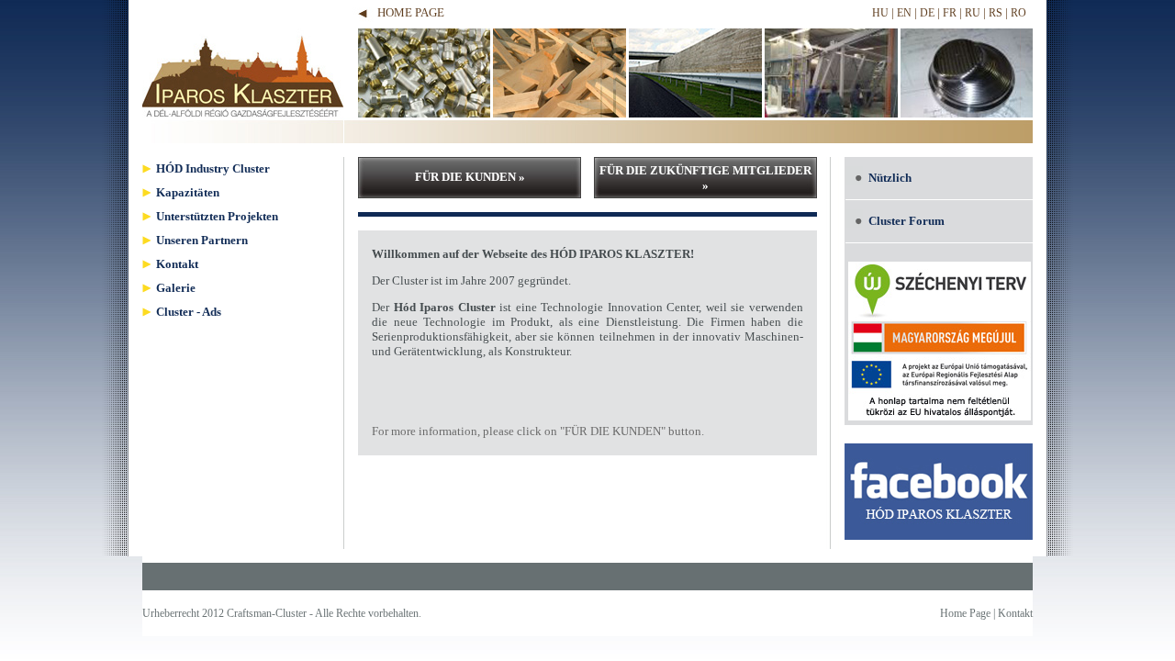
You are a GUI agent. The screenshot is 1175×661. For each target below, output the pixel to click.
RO (1018, 12)
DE (927, 12)
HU (880, 12)
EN (904, 12)
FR (950, 12)
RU (972, 12)
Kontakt (1015, 613)
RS (995, 12)
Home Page (410, 12)
